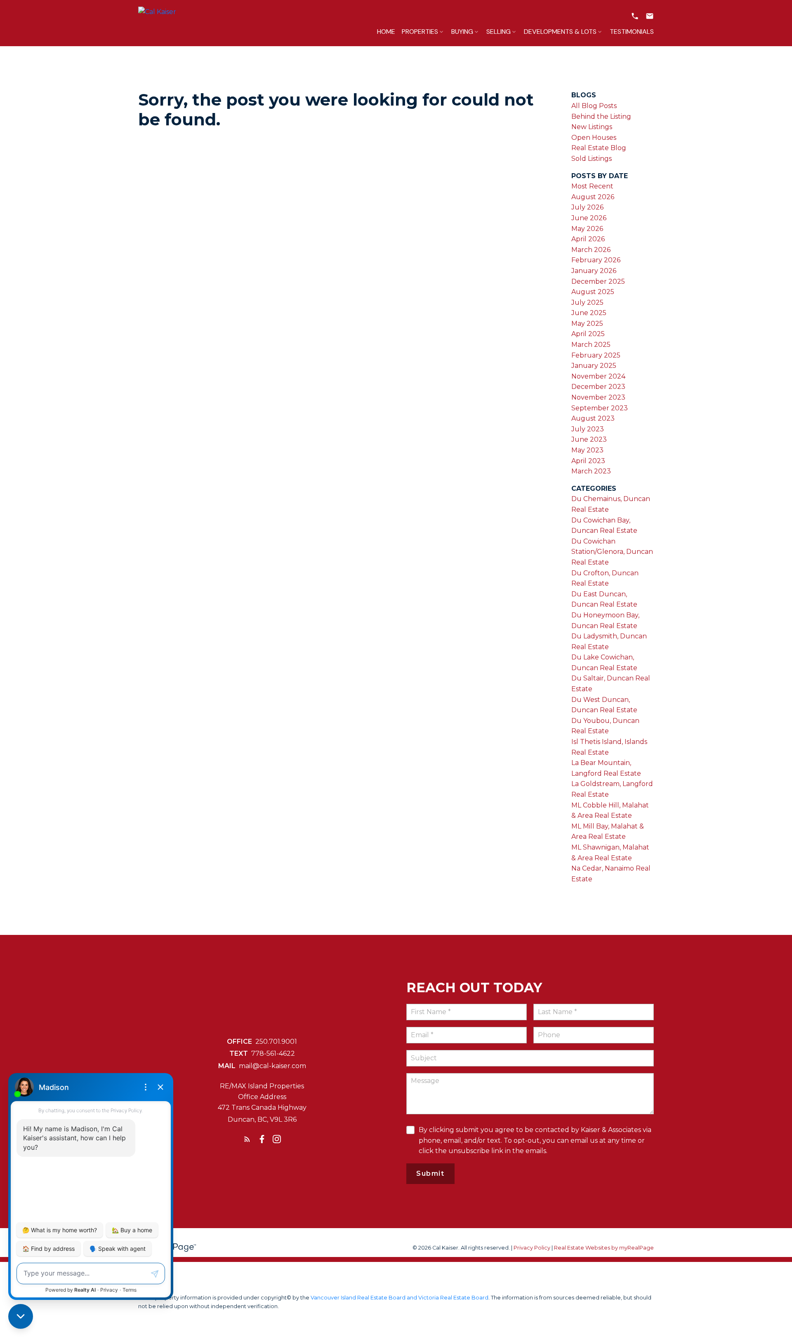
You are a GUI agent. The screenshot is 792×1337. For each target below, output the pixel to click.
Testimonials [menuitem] (632, 31)
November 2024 (598, 376)
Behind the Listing (601, 116)
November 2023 (598, 397)
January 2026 (593, 271)
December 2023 (598, 387)
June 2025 (588, 313)
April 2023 (588, 461)
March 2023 (591, 471)
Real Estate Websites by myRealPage (604, 1248)
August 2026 (592, 197)
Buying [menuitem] (462, 31)
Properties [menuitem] (420, 31)
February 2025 (595, 355)
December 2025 (598, 281)
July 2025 (587, 302)
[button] (635, 16)
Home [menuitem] (386, 31)
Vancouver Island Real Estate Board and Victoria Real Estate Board (399, 1298)
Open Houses (593, 137)
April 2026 (588, 239)
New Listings (591, 127)
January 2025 (593, 366)
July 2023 (587, 429)
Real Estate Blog (598, 148)
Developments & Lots (560, 31)
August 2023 (593, 418)
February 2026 (595, 260)
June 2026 (588, 218)
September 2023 (599, 408)
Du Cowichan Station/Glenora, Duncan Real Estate (612, 551)
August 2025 (592, 292)
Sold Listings (591, 158)
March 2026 (590, 250)
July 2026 (587, 207)
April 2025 (588, 334)
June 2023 (589, 439)
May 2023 (587, 450)
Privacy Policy (532, 1248)
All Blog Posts (594, 106)
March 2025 (590, 344)
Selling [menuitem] (498, 31)
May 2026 (587, 229)
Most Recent (592, 186)
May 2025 (587, 323)
